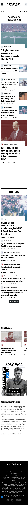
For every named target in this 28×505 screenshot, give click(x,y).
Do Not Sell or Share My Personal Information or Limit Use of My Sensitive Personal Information (14, 496)
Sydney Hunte (4, 283)
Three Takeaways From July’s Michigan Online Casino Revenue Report (8, 98)
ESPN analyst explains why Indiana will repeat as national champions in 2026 (8, 350)
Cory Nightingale (5, 62)
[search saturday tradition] (26, 4)
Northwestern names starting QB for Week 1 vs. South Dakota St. (13, 256)
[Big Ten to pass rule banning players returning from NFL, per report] (23, 68)
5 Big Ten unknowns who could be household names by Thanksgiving (10, 54)
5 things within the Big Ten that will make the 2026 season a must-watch (9, 112)
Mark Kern (3, 237)
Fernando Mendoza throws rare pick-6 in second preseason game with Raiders (13, 280)
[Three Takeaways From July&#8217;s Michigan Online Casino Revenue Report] (23, 96)
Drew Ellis (3, 103)
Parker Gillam (4, 89)
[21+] (7, 500)
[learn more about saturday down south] (14, 376)
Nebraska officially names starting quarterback (11, 268)
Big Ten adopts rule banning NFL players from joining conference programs (13, 245)
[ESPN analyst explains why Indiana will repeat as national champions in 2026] (11, 339)
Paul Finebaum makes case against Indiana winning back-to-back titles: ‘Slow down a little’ (11, 153)
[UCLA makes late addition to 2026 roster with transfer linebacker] (23, 82)
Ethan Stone (4, 162)
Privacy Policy (9, 471)
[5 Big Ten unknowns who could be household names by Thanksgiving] (14, 35)
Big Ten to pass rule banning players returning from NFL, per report (9, 70)
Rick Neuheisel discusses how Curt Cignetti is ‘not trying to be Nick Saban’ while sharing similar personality (14, 292)
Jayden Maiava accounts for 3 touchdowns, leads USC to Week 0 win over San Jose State (11, 228)
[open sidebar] (2, 4)
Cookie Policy (14, 473)
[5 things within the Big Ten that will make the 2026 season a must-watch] (23, 110)
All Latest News (14, 301)
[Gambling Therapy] (18, 500)
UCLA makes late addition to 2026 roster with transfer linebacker (9, 84)
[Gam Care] (12, 500)
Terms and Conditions (19, 471)
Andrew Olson (4, 76)
